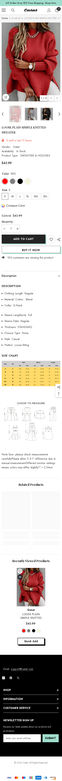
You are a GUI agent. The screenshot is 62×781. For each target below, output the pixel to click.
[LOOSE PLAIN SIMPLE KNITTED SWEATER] (31, 587)
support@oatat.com (22, 669)
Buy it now (31, 250)
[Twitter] (18, 677)
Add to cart (23, 239)
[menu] (4, 10)
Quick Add (31, 641)
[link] (16, 537)
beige (39, 631)
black (34, 631)
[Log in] (49, 10)
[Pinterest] (10, 677)
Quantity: (8, 222)
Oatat (16, 147)
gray (29, 631)
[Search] (13, 10)
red (24, 631)
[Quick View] (20, 577)
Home (5, 18)
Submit (50, 738)
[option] (31, 61)
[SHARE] (57, 240)
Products (16, 18)
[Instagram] (3, 677)
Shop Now (50, 3)
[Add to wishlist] (51, 239)
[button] (51, 98)
